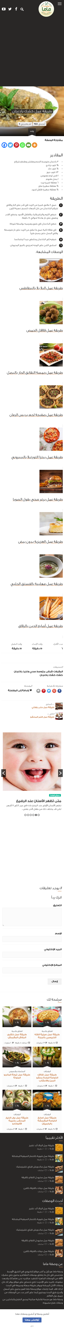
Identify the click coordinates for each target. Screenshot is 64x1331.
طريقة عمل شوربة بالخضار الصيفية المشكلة (33, 1156)
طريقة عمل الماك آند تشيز (41, 1145)
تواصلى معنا (32, 1320)
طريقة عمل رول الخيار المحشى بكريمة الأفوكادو (17, 1121)
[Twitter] (10, 145)
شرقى (49, 671)
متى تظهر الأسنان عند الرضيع (38, 801)
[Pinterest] (16, 145)
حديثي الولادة (55, 795)
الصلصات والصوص (17, 1071)
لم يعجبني (25, 124)
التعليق (57, 905)
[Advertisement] (32, 53)
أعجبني (39, 124)
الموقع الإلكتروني (52, 965)
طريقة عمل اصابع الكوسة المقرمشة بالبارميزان (47, 1121)
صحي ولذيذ (29, 671)
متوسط (41, 671)
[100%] (47, 1025)
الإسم (58, 933)
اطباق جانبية (47, 1031)
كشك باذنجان (47, 675)
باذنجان (18, 671)
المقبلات (58, 671)
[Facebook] (4, 145)
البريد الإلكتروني (53, 949)
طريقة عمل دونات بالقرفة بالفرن (38, 1188)
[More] (34, 145)
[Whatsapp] (22, 145)
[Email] (28, 145)
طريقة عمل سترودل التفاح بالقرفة (38, 1177)
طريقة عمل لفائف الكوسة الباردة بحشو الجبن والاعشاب (47, 1078)
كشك (59, 675)
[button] (59, 3)
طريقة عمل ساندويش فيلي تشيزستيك (35, 1166)
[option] (32, 773)
